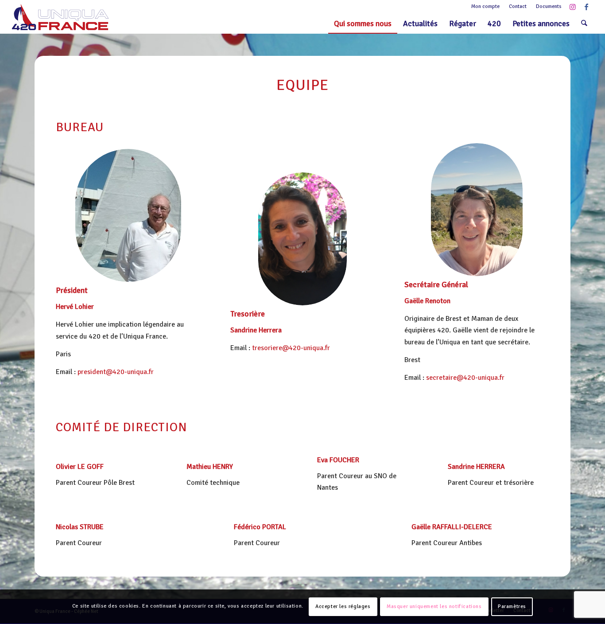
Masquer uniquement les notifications (434, 606)
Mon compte (485, 6)
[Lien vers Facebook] (586, 6)
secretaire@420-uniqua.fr (465, 377)
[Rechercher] (584, 23)
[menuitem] (485, 6)
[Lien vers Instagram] (572, 6)
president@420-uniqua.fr (116, 371)
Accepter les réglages (343, 606)
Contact (518, 6)
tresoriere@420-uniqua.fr (291, 347)
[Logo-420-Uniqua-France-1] (60, 17)
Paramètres (512, 606)
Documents (549, 6)
